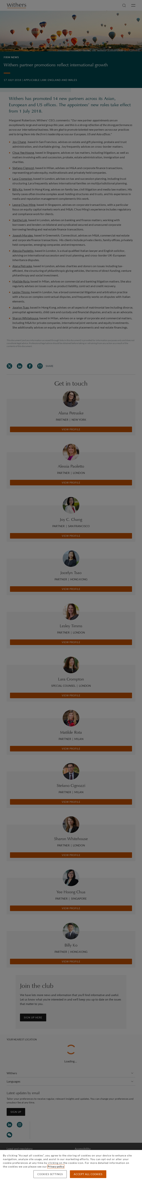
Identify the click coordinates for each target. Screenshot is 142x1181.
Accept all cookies (88, 1174)
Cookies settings (50, 1174)
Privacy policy (56, 1166)
